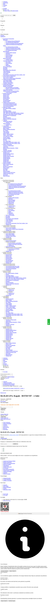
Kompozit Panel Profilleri (8, 85)
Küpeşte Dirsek (6, 94)
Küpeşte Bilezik (6, 98)
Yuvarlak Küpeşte (6, 100)
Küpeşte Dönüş (6, 101)
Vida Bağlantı (6, 125)
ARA (14, 15)
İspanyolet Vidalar (7, 138)
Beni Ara (5, 428)
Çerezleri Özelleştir (4, 570)
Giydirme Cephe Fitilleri (8, 82)
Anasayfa (5, 381)
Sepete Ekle (3, 408)
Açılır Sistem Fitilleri (7, 80)
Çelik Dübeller (6, 132)
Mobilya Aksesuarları (7, 144)
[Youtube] (3, 449)
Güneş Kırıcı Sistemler (7, 89)
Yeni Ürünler (5, 486)
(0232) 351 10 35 (6, 500)
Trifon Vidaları (6, 131)
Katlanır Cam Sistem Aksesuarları (13, 88)
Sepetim (4, 488)
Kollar (4, 45)
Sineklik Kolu (6, 159)
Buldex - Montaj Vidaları (8, 134)
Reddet (33, 567)
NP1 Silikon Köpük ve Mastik (9, 108)
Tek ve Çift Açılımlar (7, 66)
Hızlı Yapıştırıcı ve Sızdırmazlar (9, 115)
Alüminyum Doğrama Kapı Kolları (13, 48)
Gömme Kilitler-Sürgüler (11, 52)
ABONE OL (15, 443)
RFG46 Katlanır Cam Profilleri (12, 87)
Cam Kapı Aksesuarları (8, 60)
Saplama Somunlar (7, 127)
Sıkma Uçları (6, 165)
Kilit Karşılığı (8, 57)
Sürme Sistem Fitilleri (7, 81)
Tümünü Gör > (9, 122)
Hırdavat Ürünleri (6, 163)
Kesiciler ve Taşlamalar (8, 166)
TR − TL (7, 9)
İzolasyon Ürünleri (7, 107)
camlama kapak (4, 438)
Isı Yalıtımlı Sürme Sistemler (9, 383)
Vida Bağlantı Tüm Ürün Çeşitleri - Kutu (11, 143)
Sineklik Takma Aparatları (8, 156)
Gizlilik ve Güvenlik (7, 480)
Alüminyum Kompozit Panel (9, 102)
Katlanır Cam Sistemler (8, 86)
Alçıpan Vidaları (6, 137)
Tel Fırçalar (5, 174)
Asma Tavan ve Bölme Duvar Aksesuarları (12, 78)
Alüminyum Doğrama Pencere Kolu (13, 49)
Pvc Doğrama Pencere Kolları (12, 46)
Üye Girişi (5, 371)
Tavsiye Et (8, 419)
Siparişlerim (5, 2)
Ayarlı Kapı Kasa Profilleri (11, 92)
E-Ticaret (21, 513)
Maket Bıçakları (6, 175)
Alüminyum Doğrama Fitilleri (9, 79)
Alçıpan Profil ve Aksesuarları (9, 75)
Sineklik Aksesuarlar (7, 151)
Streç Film (5, 170)
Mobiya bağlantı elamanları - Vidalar (10, 148)
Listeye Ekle (3, 419)
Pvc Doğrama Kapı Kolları (11, 50)
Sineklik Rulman (6, 157)
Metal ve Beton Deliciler (8, 164)
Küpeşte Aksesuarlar (7, 93)
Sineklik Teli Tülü (7, 155)
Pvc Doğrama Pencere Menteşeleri (13, 41)
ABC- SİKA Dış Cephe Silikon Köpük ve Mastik (13, 113)
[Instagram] (3, 451)
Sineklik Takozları (7, 161)
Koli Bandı (5, 168)
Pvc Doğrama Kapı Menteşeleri (12, 42)
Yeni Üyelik (5, 494)
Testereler (5, 120)
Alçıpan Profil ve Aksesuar (8, 470)
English (16, 10)
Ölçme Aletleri (6, 167)
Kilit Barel (8, 53)
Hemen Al (3, 409)
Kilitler (7, 64)
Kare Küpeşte (6, 99)
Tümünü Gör (11, 188)
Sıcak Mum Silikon (7, 110)
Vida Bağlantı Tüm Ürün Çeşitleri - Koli (11, 142)
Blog (4, 3)
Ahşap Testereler (6, 123)
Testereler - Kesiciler (7, 150)
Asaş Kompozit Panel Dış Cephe (10, 103)
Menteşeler (5, 39)
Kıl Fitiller (5, 67)
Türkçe (9, 10)
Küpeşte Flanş (6, 96)
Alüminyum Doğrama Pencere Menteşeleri (14, 43)
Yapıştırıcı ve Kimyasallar (8, 145)
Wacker (4, 109)
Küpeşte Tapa (6, 95)
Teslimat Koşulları (7, 478)
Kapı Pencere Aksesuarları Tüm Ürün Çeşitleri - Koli (14, 74)
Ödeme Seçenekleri (7, 423)
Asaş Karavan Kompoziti (8, 106)
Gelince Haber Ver (4, 414)
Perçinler (5, 139)
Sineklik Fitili (6, 160)
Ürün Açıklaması (6, 422)
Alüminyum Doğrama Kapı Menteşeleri (14, 44)
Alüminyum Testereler (7, 121)
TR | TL (6, 365)
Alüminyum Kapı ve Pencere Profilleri (11, 91)
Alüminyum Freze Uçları (8, 173)
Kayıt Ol (7, 378)
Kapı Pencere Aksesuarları (8, 38)
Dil (3, 367)
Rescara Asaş (3, 392)
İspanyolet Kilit (9, 56)
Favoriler (5, 8)
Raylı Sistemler (9, 63)
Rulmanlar (5, 68)
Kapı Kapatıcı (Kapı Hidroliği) (9, 70)
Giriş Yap (2, 378)
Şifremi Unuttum (10, 376)
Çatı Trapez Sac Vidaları (8, 136)
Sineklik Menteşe (6, 158)
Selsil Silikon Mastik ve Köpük (9, 111)
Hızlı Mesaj (5, 429)
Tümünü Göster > (9, 59)
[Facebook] (3, 448)
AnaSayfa (5, 1)
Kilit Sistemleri (6, 51)
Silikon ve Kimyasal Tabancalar (9, 118)
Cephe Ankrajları (6, 72)
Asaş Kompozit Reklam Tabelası (10, 105)
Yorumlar (5, 5)
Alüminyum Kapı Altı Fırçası (9, 172)
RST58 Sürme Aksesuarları (8, 385)
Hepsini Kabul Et (13, 570)
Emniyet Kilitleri (9, 55)
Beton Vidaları (6, 128)
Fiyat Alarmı (3, 401)
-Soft (19, 513)
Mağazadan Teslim (7, 489)
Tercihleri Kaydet (12, 600)
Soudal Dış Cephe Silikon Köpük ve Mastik (12, 114)
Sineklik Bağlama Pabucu (8, 153)
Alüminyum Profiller (7, 84)
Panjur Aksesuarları (7, 58)
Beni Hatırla (4, 376)
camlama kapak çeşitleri (14, 434)
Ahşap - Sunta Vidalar (7, 135)
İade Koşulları (6, 427)
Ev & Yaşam (5, 468)
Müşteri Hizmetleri (7, 487)
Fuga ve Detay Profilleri (8, 77)
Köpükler (5, 116)
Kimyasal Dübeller (7, 117)
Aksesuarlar (5, 146)
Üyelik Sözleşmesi (7, 479)
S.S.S (4, 6)
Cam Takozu (5, 73)
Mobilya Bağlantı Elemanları (9, 129)
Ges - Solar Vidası (7, 141)
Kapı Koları (8, 62)
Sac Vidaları (5, 130)
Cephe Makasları (6, 71)
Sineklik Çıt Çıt (6, 152)
